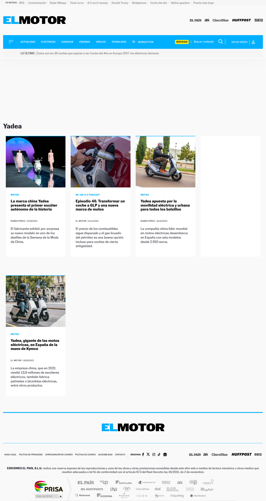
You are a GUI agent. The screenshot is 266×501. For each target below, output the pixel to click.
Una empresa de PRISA (49, 486)
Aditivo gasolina (180, 2)
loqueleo (177, 495)
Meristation (197, 495)
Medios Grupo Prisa (48, 496)
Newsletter (146, 42)
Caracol (207, 482)
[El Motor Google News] (165, 455)
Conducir (67, 42)
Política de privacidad (31, 455)
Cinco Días (142, 489)
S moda (159, 495)
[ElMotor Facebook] (143, 455)
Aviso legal (10, 455)
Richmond (83, 495)
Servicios (181, 42)
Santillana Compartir (147, 482)
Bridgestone (139, 2)
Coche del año (158, 2)
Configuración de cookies (59, 455)
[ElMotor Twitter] (148, 455)
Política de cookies (85, 455)
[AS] (207, 20)
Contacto (120, 455)
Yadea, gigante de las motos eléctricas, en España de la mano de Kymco (35, 345)
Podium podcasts (124, 495)
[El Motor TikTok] (159, 455)
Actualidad (28, 42)
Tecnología (119, 42)
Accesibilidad (105, 455)
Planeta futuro (188, 489)
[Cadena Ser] (259, 20)
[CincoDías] (221, 20)
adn (191, 482)
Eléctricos (48, 42)
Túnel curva (77, 2)
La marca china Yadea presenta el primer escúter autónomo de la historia (34, 205)
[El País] (195, 20)
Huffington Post (91, 489)
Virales (101, 42)
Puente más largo (203, 2)
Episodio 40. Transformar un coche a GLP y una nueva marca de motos (100, 205)
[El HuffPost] (241, 20)
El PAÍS (85, 482)
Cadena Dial (158, 489)
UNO (114, 489)
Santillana (125, 482)
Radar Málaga (58, 2)
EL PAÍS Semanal (173, 489)
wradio (126, 489)
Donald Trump (120, 2)
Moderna (103, 495)
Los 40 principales (105, 482)
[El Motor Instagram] (153, 455)
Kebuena (203, 489)
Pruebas (84, 42)
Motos (15, 194)
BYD (22, 2)
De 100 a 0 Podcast (88, 194)
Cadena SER (165, 482)
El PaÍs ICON (141, 495)
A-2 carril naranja (97, 2)
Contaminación (37, 2)
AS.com (178, 482)
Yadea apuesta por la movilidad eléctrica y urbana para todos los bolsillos (165, 205)
